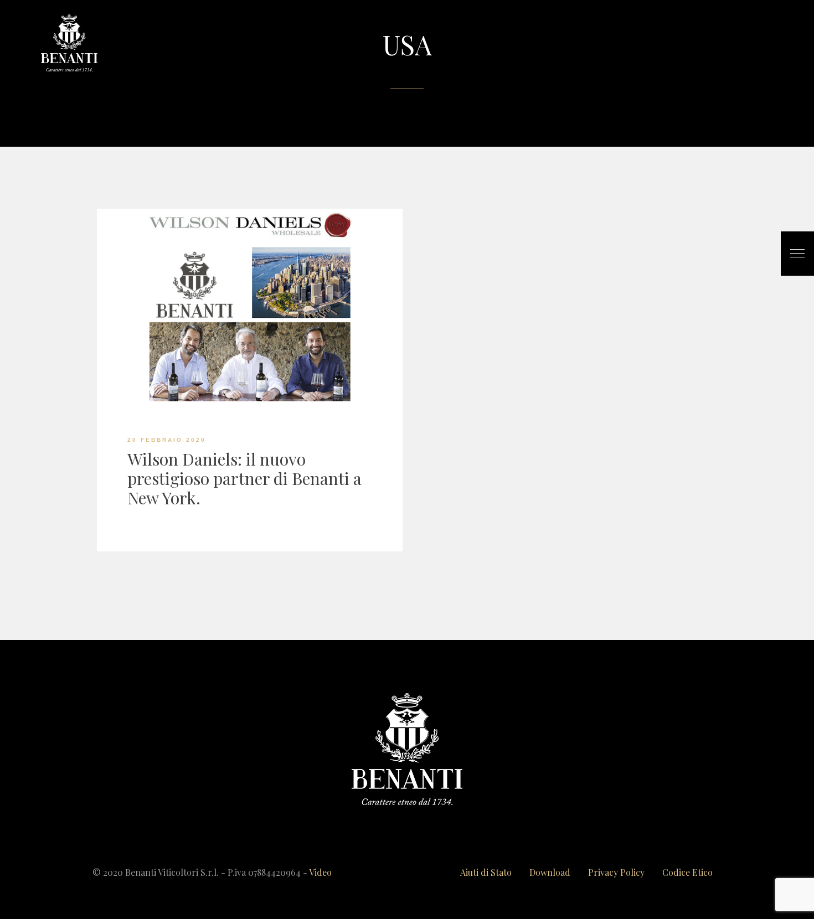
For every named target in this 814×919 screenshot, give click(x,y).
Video (320, 872)
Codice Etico (687, 872)
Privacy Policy (616, 872)
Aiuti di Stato (486, 872)
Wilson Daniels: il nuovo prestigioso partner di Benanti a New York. (244, 478)
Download (549, 872)
